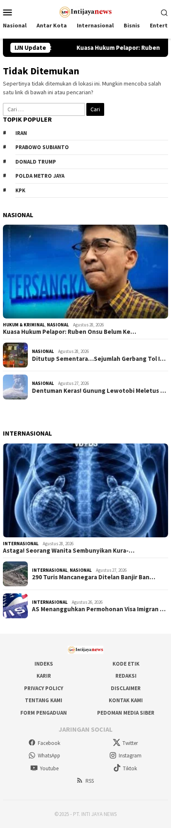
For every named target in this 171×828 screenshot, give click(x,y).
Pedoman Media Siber (125, 712)
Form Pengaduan (43, 712)
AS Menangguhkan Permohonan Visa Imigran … (99, 609)
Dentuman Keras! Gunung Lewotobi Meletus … (99, 390)
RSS (90, 780)
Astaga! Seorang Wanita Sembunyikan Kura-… (68, 550)
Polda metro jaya (39, 175)
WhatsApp (49, 755)
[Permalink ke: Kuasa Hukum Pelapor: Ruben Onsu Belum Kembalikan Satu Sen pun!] (85, 271)
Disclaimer (126, 688)
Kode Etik (125, 663)
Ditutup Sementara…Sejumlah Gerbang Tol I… (99, 359)
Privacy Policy (43, 688)
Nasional (58, 325)
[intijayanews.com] (85, 11)
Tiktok (130, 768)
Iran (21, 133)
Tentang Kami (43, 700)
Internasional (21, 543)
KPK (20, 190)
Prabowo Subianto (42, 147)
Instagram (130, 755)
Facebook (49, 743)
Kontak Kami (126, 700)
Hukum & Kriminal (24, 325)
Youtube (49, 768)
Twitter (130, 743)
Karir (44, 675)
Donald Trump (35, 161)
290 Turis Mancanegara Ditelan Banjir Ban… (93, 577)
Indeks (43, 663)
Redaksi (126, 675)
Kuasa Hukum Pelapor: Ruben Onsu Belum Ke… (69, 332)
